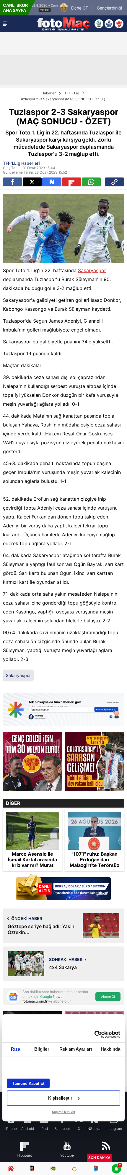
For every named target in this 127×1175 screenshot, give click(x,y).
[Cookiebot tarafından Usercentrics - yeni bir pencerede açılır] (94, 1034)
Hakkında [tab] (110, 1049)
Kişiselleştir (60, 1098)
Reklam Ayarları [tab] (75, 1049)
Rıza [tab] (15, 1049)
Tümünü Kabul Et (28, 1083)
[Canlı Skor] (109, 23)
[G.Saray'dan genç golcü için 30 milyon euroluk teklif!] (32, 761)
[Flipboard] (71, 181)
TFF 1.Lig (71, 93)
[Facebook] (12, 181)
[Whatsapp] (91, 181)
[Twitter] (32, 181)
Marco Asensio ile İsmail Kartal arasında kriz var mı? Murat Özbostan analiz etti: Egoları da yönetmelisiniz (32, 868)
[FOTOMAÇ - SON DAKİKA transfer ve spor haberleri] (63, 24)
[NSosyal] (51, 181)
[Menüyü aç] (5, 23)
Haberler (48, 93)
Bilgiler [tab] (41, 1049)
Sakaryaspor (92, 270)
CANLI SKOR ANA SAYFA (15, 8)
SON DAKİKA (99, 1157)
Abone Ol (108, 997)
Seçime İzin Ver (63, 1112)
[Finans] (63, 887)
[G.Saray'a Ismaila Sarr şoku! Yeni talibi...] (94, 761)
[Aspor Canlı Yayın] (99, 23)
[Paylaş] (114, 181)
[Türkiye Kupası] (119, 23)
